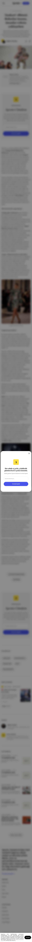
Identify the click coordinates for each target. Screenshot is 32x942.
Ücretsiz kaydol (16, 483)
